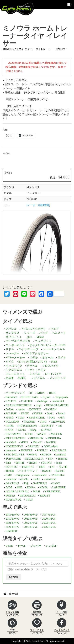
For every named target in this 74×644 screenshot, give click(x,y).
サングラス (12, 332)
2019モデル (31, 518)
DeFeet (10, 409)
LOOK (29, 434)
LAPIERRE (59, 487)
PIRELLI (42, 450)
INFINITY (47, 425)
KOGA (31, 487)
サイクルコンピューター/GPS (47, 345)
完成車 (10, 378)
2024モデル (12, 526)
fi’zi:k (21, 417)
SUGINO (46, 462)
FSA (62, 417)
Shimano (62, 458)
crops (38, 405)
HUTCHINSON (27, 425)
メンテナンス (57, 378)
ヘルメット (59, 332)
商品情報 (14, 593)
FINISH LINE (37, 417)
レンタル (51, 545)
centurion (11, 479)
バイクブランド (28, 470)
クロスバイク (50, 365)
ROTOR (46, 454)
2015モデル (12, 514)
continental (58, 401)
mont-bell (11, 442)
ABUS (41, 392)
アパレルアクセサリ (33, 328)
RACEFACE (59, 450)
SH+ (50, 458)
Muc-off (37, 442)
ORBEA (10, 495)
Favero (61, 413)
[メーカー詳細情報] (38, 205)
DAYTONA (13, 483)
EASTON (51, 409)
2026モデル (49, 526)
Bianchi (60, 470)
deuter (21, 409)
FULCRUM (12, 421)
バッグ (43, 332)
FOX (52, 417)
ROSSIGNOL (14, 499)
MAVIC (41, 434)
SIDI (8, 462)
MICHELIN (36, 438)
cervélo (24, 479)
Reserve (32, 454)
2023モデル (49, 522)
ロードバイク (53, 373)
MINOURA (9, 49)
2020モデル (49, 518)
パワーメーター (15, 357)
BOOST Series (30, 397)
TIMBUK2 (28, 466)
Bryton (46, 397)
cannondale (40, 475)
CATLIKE (27, 401)
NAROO (51, 442)
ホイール (47, 357)
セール (22, 545)
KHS (19, 487)
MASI (36, 491)
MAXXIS (56, 434)
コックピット (43, 341)
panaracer (11, 450)
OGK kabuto (51, 446)
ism (60, 425)
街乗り (22, 378)
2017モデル (49, 514)
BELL (52, 392)
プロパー (61, 49)
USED (9, 545)
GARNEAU (40, 483)
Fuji (26, 483)
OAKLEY (33, 446)
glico (29, 337)
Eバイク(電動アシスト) (32, 361)
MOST (24, 442)
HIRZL (10, 425)
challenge (42, 401)
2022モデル (31, 522)
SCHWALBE (13, 458)
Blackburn (11, 397)
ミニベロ (34, 373)
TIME (42, 466)
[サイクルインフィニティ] (17, 8)
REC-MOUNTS (15, 454)
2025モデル (31, 526)
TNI (52, 466)
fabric (50, 413)
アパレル (11, 328)
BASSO (46, 470)
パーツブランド (15, 392)
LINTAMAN (13, 434)
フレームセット (15, 373)
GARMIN (29, 421)
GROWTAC (58, 421)
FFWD (9, 417)
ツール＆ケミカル (54, 349)
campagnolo (61, 397)
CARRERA (57, 475)
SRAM (32, 462)
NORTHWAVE (14, 446)
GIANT (55, 483)
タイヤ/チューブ (28, 49)
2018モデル (12, 518)
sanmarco (61, 454)
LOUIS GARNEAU (17, 491)
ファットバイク (36, 369)
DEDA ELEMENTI (57, 405)
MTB (54, 361)
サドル (10, 349)
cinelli (36, 479)
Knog (33, 429)
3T (31, 392)
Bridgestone (22, 475)
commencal (50, 479)
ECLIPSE (11, 413)
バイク (10, 361)
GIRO (43, 421)
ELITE (25, 413)
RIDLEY (45, 495)
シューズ (29, 332)
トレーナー (47, 49)
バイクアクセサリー (36, 353)
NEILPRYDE (52, 491)
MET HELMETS (15, 438)
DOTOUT (35, 409)
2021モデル (12, 522)
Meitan (40, 337)
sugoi (59, 462)
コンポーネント (15, 345)
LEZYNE (46, 429)
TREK (29, 499)
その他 (63, 466)
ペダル (33, 357)
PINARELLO (27, 495)
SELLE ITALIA (34, 458)
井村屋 (10, 470)
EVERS (37, 413)
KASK (9, 429)
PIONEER (27, 450)
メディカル (38, 378)
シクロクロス (14, 369)
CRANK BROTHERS (18, 405)
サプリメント (14, 337)
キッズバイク (14, 365)
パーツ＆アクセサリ (18, 341)
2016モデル (31, 514)
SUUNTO (11, 466)
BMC (9, 475)
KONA (44, 487)
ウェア (54, 328)
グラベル (32, 365)
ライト (62, 357)
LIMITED (11, 531)
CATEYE (11, 401)
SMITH (19, 462)
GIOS (9, 487)
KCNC (22, 429)
